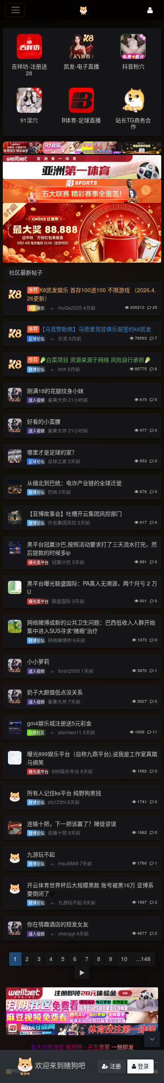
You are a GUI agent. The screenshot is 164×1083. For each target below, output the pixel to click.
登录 (142, 1066)
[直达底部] (152, 1039)
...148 (143, 959)
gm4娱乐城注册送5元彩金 (59, 723)
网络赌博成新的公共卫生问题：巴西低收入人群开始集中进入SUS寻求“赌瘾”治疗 (91, 626)
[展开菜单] (15, 10)
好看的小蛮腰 (44, 421)
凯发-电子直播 (81, 66)
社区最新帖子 (26, 272)
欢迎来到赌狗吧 (60, 1065)
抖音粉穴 (133, 66)
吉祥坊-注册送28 (29, 69)
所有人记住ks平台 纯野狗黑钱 (64, 793)
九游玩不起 (41, 854)
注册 (114, 1066)
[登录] (150, 10)
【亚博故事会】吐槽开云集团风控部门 (74, 513)
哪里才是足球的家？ (52, 452)
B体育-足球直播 (81, 120)
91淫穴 (29, 120)
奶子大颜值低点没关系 (55, 692)
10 (124, 959)
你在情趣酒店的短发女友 (57, 924)
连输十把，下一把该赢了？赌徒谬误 (71, 823)
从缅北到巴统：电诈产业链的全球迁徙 (74, 483)
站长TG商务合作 (133, 123)
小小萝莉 (38, 661)
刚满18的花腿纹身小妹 (55, 391)
